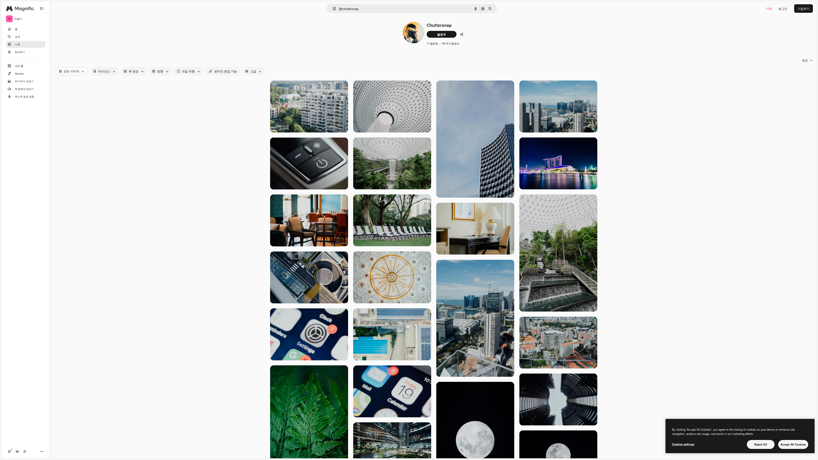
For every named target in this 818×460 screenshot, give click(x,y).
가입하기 (803, 8)
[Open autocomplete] (332, 8)
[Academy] (17, 451)
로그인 (782, 8)
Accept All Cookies (793, 444)
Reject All (760, 444)
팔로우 (441, 34)
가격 (769, 8)
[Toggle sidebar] (41, 8)
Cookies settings (683, 444)
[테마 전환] (24, 451)
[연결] (9, 451)
